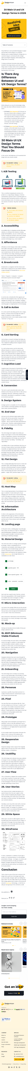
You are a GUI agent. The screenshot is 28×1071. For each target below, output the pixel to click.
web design (8, 883)
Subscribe (14, 916)
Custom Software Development (18, 1039)
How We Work (4, 1042)
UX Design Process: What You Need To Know (11, 940)
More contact (18, 1059)
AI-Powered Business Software (19, 1036)
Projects (3, 1037)
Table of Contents (8, 45)
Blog (2, 1054)
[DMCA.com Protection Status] (4, 1011)
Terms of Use (16, 1064)
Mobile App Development (20, 1045)
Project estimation (5, 1044)
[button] (21, 923)
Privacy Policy (23, 1064)
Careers (3, 1040)
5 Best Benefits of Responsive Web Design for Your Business (14, 479)
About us (3, 1035)
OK (3, 2)
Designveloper (8, 554)
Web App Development (19, 1042)
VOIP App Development (19, 1047)
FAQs (2, 1046)
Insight (3, 1056)
